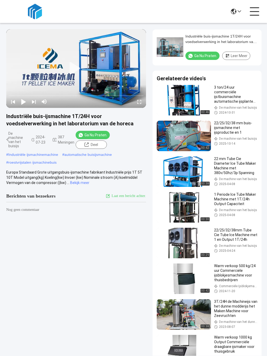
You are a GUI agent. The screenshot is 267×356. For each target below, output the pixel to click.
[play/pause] (23, 102)
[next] (34, 102)
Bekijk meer (79, 183)
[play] (76, 68)
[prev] (13, 102)
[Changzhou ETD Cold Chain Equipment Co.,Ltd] (35, 11)
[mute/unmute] (44, 102)
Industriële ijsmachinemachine (33, 154)
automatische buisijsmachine (88, 154)
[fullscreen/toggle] (139, 102)
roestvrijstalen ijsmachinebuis (32, 162)
